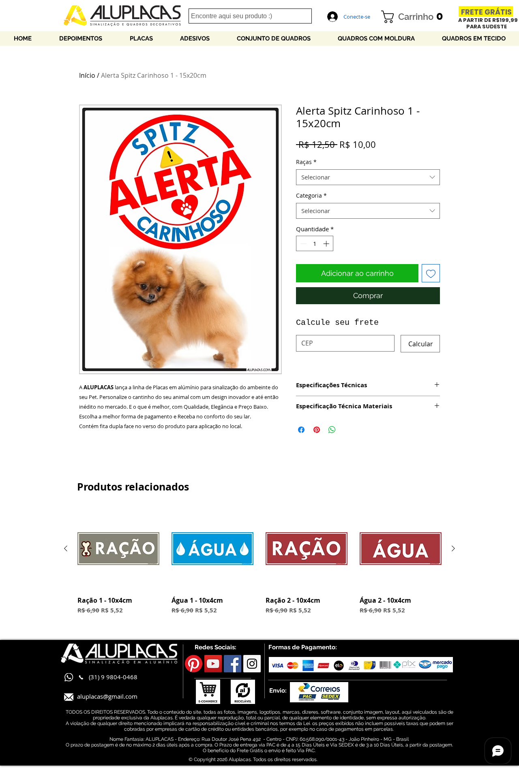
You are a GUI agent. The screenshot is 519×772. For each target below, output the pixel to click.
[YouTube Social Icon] (213, 663)
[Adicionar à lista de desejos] (431, 273)
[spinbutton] (315, 243)
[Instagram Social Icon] (252, 663)
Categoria (311, 195)
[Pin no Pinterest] (317, 430)
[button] (415, 17)
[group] (259, 566)
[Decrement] (302, 243)
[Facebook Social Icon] (232, 663)
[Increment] (327, 243)
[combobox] (368, 177)
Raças (306, 162)
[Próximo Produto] (453, 548)
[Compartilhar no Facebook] (301, 430)
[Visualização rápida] (118, 549)
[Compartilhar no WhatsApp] (332, 430)
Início (87, 75)
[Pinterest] (193, 663)
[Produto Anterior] (66, 548)
